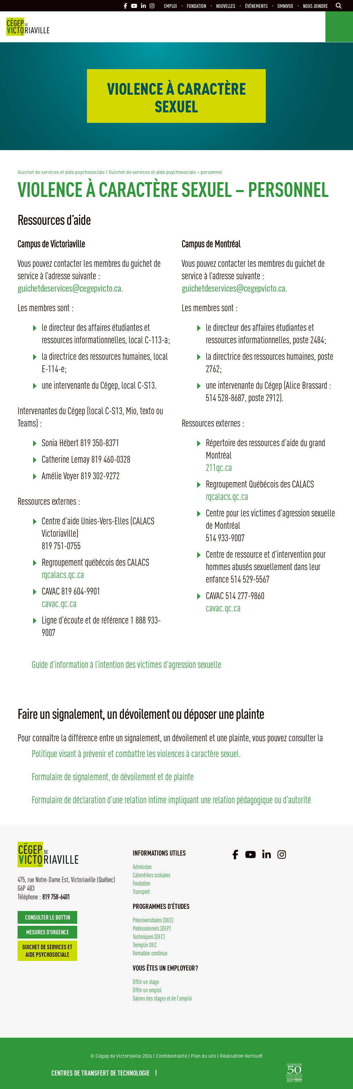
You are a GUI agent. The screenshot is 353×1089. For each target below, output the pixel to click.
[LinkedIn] (266, 854)
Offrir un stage (146, 981)
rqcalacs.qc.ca (63, 574)
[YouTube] (250, 854)
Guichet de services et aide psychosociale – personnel (165, 171)
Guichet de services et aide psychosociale (61, 171)
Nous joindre (315, 5)
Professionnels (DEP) (152, 928)
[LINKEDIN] (143, 5)
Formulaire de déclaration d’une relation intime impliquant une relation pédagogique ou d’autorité (171, 799)
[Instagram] (282, 854)
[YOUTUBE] (134, 5)
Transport (141, 891)
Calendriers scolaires (151, 875)
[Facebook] (235, 854)
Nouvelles (225, 5)
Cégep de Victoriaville (27, 27)
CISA (230, 1072)
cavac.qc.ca (59, 603)
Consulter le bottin (47, 917)
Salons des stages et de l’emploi (162, 998)
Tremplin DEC (145, 945)
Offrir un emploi (147, 990)
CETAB (183, 1072)
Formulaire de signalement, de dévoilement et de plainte (113, 776)
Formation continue (150, 953)
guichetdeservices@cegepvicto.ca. (70, 287)
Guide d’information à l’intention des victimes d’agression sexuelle (126, 664)
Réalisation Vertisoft (241, 1055)
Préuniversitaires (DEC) (153, 920)
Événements (256, 5)
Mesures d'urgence (47, 932)
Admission (142, 866)
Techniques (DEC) (149, 936)
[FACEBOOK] (125, 5)
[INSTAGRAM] (152, 5)
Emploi (170, 5)
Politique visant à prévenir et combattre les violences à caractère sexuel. (136, 753)
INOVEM (268, 1072)
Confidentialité (171, 1055)
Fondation (196, 5)
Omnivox (285, 5)
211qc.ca (219, 467)
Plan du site (203, 1055)
